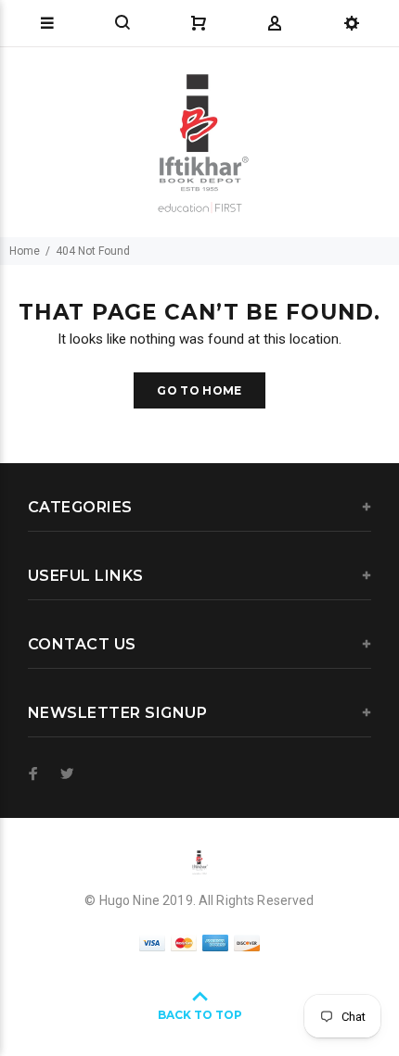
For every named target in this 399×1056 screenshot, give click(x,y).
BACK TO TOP (200, 1015)
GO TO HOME (199, 390)
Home (24, 251)
